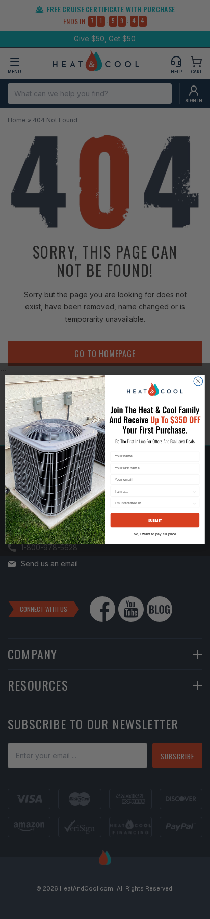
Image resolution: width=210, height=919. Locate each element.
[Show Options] (194, 491)
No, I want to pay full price (155, 534)
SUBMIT (155, 520)
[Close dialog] (198, 381)
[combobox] (153, 491)
